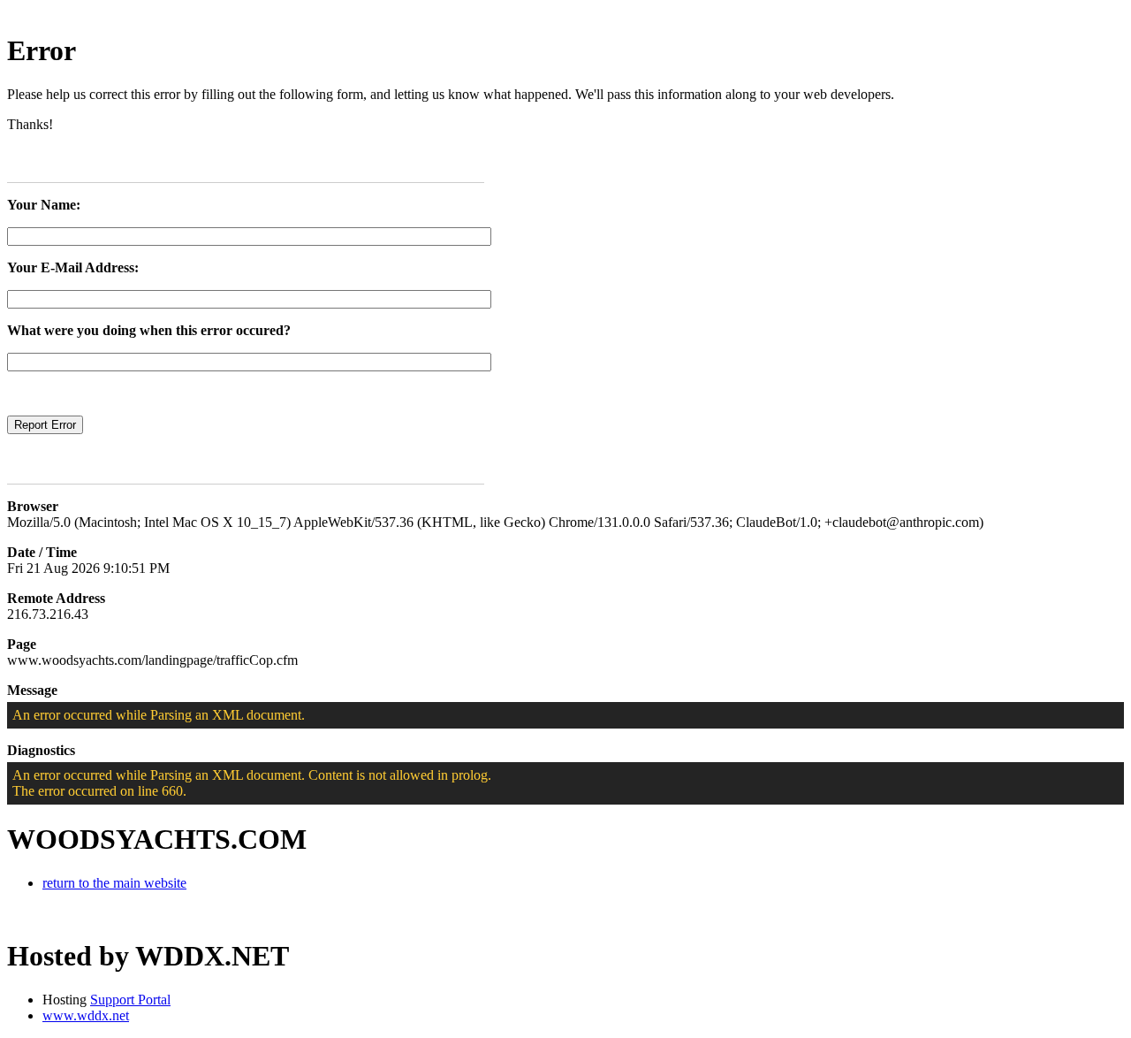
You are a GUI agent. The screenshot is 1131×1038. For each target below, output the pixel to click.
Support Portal (130, 999)
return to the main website (114, 882)
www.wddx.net (85, 1015)
